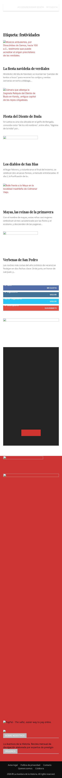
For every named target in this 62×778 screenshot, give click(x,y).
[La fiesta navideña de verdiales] (31, 52)
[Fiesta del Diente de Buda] (31, 100)
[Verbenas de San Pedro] (31, 243)
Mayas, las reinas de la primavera (28, 211)
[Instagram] (7, 759)
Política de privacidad (30, 765)
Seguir (53, 294)
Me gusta (52, 288)
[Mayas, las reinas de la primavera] (31, 196)
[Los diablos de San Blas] (31, 148)
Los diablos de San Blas (20, 164)
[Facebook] (4, 759)
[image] (31, 375)
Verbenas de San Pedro (20, 259)
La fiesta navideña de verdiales (26, 68)
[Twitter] (9, 759)
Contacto (47, 765)
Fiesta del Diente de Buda (22, 116)
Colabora (39, 768)
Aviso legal (13, 765)
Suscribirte (51, 308)
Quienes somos (25, 768)
